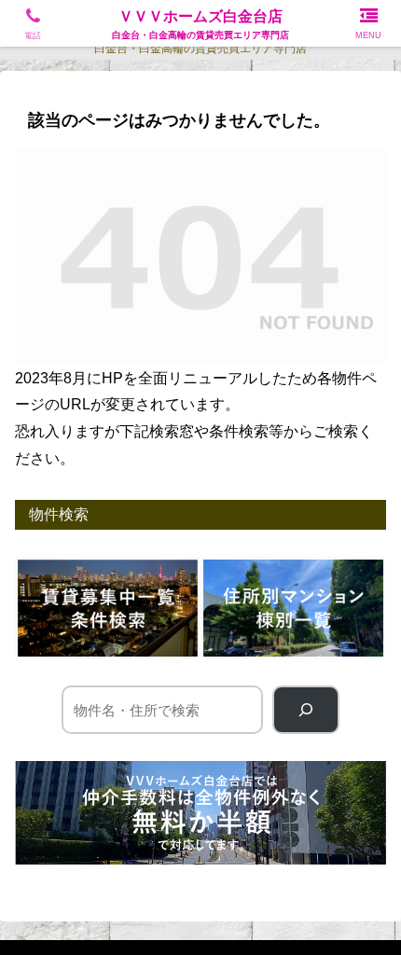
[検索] (305, 709)
